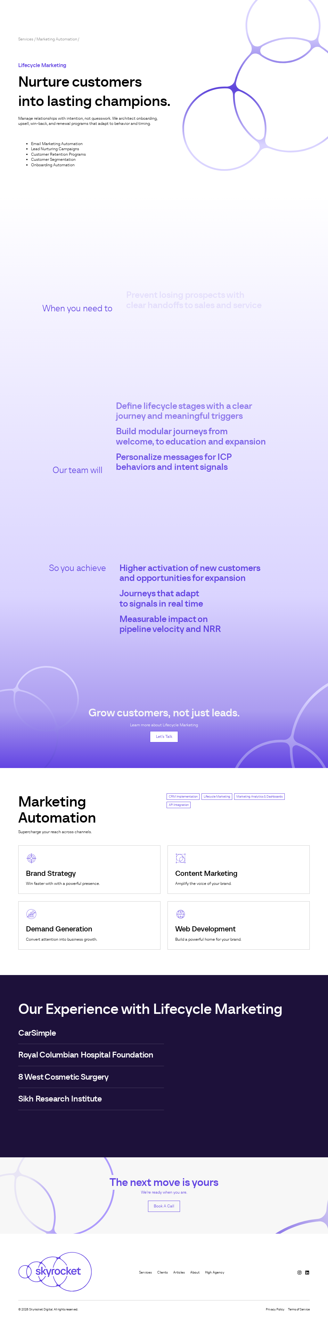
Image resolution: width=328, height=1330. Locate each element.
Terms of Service (299, 1309)
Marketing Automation (57, 39)
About (195, 1272)
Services (25, 39)
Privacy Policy (275, 1309)
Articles (179, 1272)
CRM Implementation (183, 796)
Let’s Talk (164, 736)
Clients (162, 1272)
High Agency (214, 1272)
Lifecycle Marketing (217, 796)
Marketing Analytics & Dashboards (259, 796)
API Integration (179, 805)
